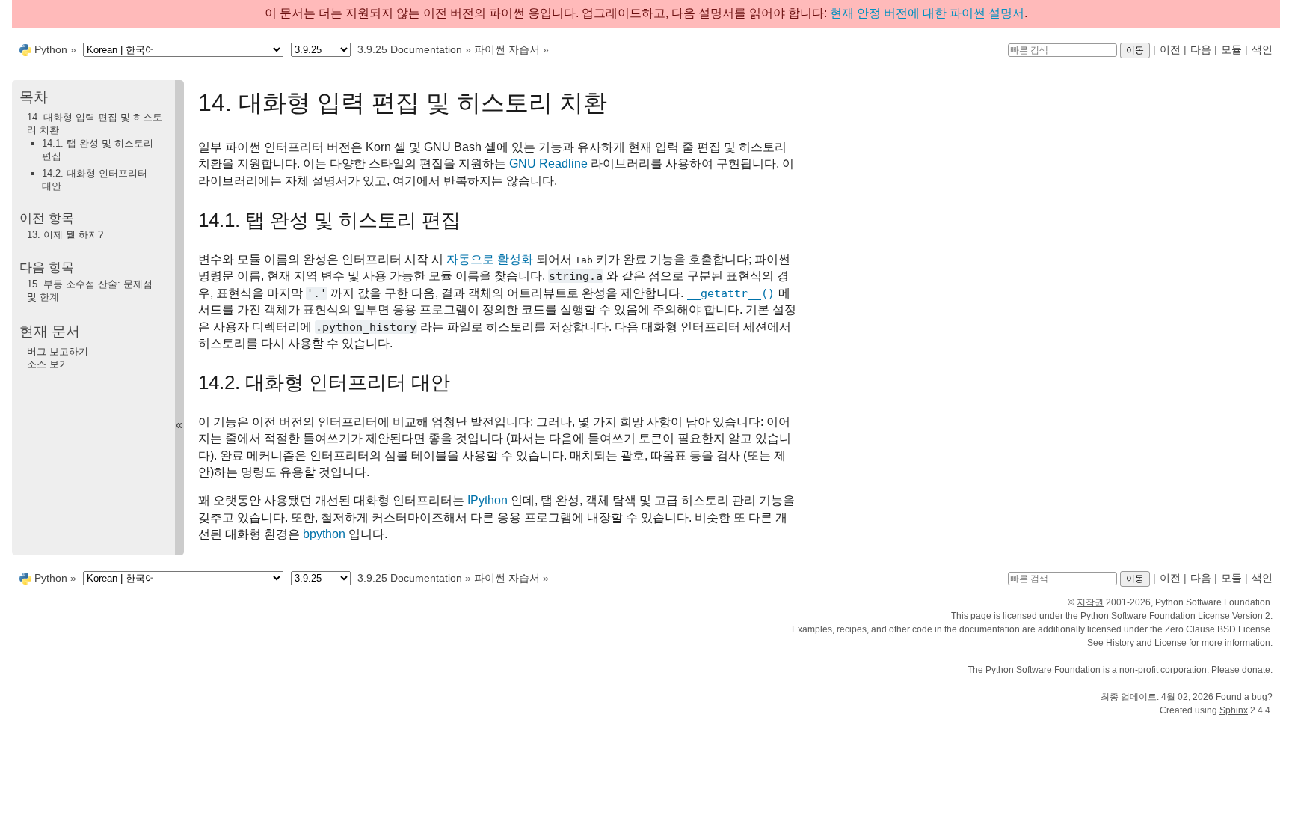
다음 (1200, 49)
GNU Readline (548, 163)
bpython (324, 534)
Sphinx (1233, 710)
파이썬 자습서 (507, 49)
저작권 (1090, 602)
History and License (1146, 643)
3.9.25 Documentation (409, 49)
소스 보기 (48, 364)
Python (50, 49)
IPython (487, 500)
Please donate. (1242, 670)
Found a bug (1241, 697)
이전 (1170, 49)
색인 (1262, 49)
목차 (33, 97)
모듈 (1231, 49)
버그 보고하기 (57, 351)
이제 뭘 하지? (65, 234)
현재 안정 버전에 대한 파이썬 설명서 (927, 13)
